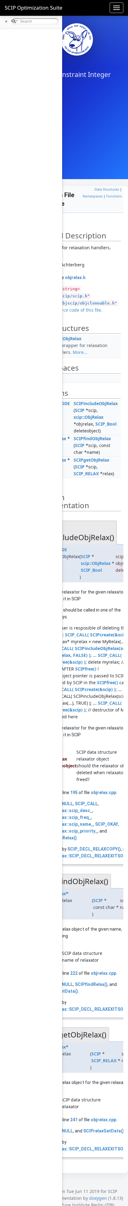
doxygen (98, 1198)
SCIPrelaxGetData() (103, 1130)
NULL (67, 803)
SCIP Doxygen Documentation (40, 33)
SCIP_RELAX (86, 474)
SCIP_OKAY (106, 824)
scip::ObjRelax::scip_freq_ (64, 817)
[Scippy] (77, 39)
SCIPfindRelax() (91, 984)
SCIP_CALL (86, 803)
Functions (114, 196)
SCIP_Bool (106, 424)
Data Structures (106, 189)
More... (80, 352)
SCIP (80, 410)
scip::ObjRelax (66, 338)
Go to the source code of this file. (68, 310)
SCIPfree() (85, 669)
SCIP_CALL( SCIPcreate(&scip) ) (83, 689)
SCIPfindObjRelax (92, 438)
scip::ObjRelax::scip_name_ (65, 824)
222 (74, 973)
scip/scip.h (73, 296)
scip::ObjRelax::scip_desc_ (64, 810)
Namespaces (93, 196)
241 (74, 1119)
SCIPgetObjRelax (91, 460)
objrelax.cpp (103, 792)
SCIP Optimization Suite (33, 7)
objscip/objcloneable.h (87, 303)
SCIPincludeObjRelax (96, 403)
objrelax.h (75, 277)
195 (74, 792)
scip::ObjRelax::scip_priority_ (67, 831)
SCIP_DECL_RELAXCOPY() (94, 849)
